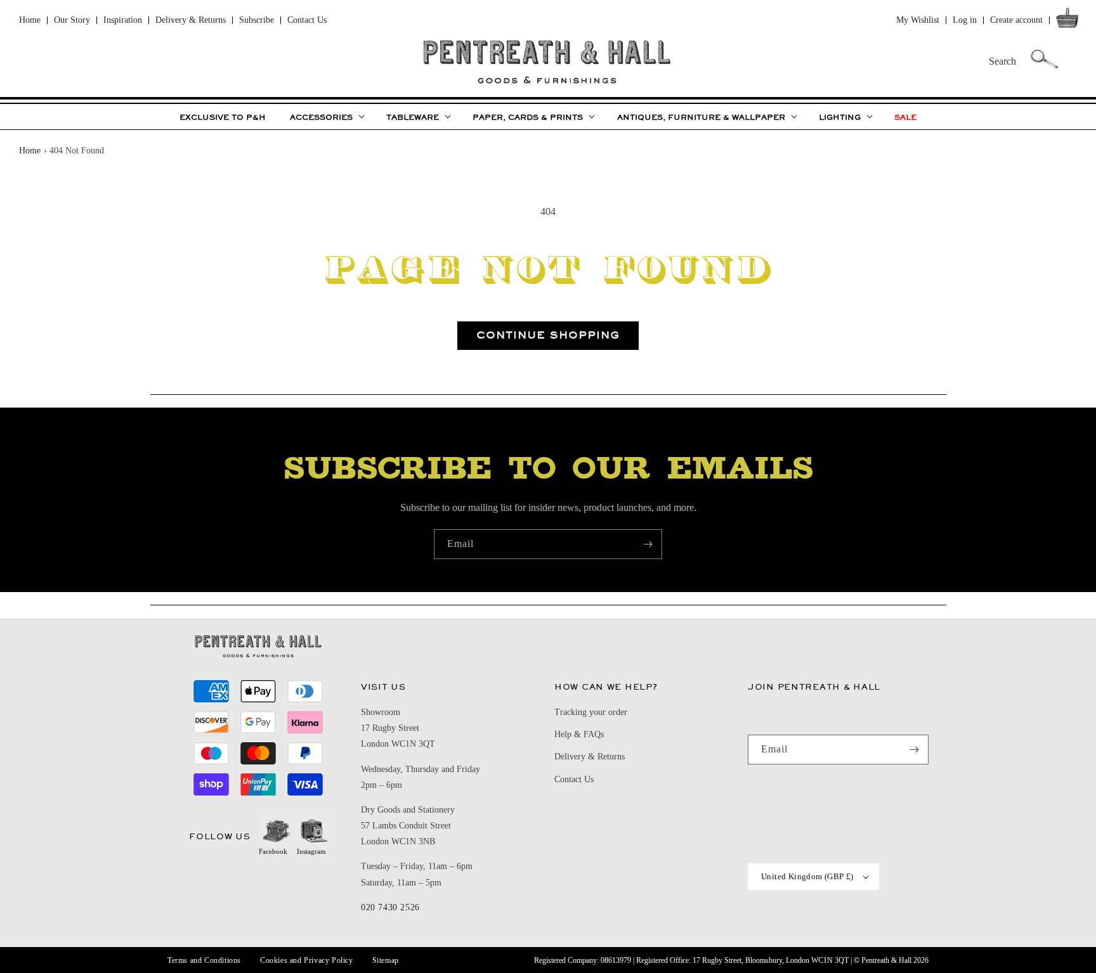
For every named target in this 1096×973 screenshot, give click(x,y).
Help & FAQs (579, 734)
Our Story (72, 20)
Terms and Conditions (204, 960)
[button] (1069, 20)
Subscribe (256, 20)
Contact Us (307, 20)
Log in (965, 20)
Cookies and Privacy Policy (306, 960)
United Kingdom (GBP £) (807, 876)
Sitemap (385, 960)
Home (30, 20)
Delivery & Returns (190, 20)
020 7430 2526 (390, 907)
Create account (1016, 20)
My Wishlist (917, 20)
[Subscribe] (648, 544)
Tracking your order (590, 712)
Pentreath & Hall (886, 960)
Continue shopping (548, 335)
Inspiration (122, 20)
